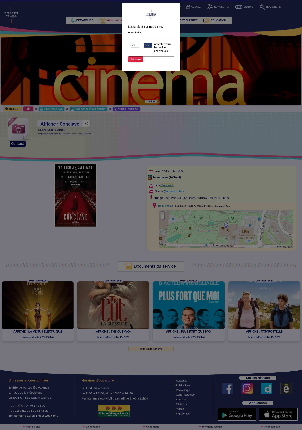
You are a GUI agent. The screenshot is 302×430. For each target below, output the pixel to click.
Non (147, 45)
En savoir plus (134, 32)
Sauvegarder (136, 59)
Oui (133, 45)
